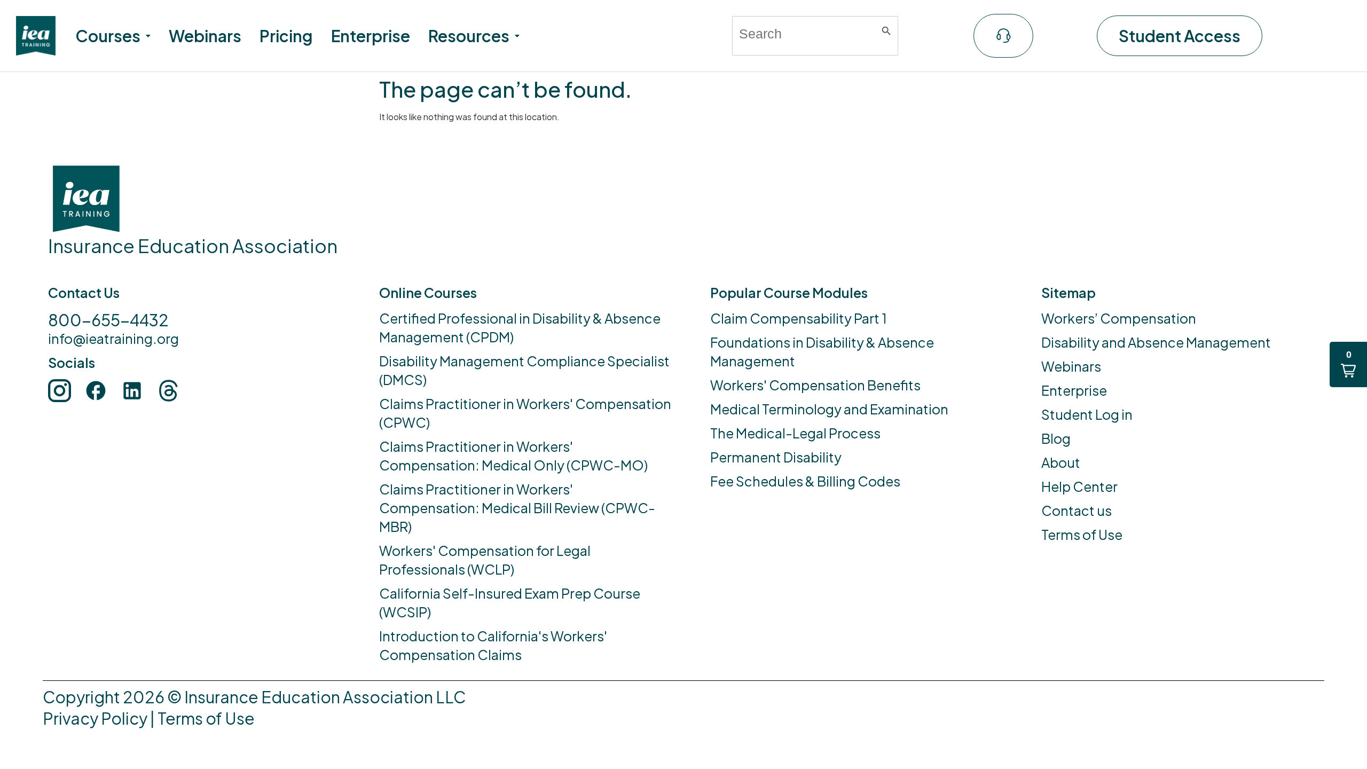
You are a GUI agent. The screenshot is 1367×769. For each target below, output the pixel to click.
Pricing (286, 36)
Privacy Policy (95, 718)
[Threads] (168, 390)
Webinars (205, 36)
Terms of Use (206, 718)
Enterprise (370, 36)
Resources (468, 36)
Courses (107, 36)
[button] (113, 36)
